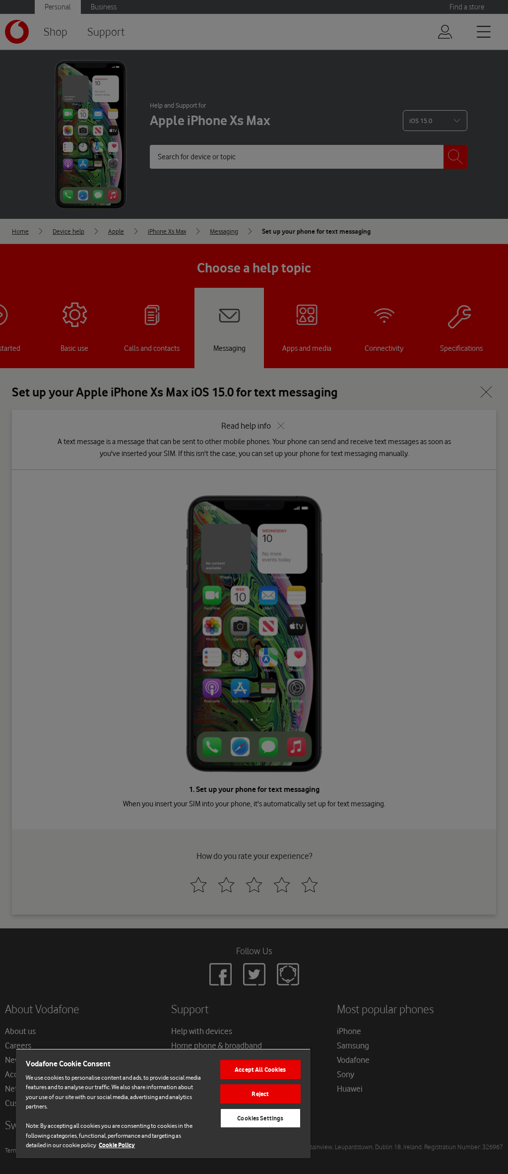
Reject (260, 1094)
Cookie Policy (117, 1145)
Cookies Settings (260, 1118)
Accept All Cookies (260, 1069)
